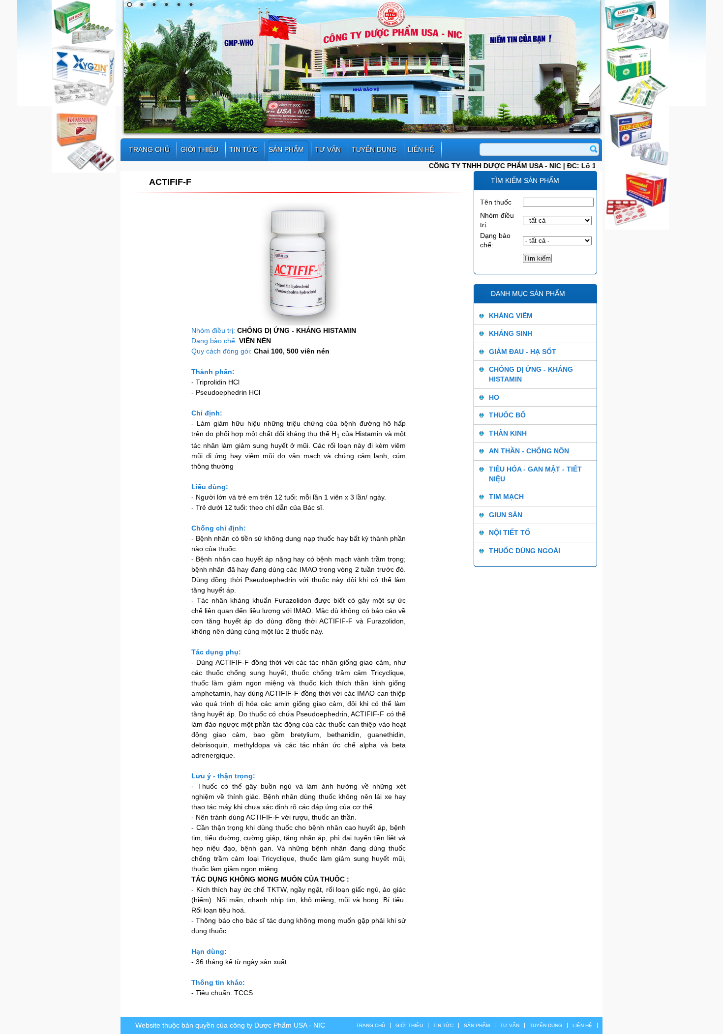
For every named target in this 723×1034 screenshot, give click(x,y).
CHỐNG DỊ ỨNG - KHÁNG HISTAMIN (531, 374)
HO (494, 397)
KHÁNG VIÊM (511, 316)
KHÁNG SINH (510, 333)
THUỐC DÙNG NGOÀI (524, 551)
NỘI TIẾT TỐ (509, 532)
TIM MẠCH (506, 497)
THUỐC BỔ (507, 415)
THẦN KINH (508, 433)
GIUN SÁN (505, 515)
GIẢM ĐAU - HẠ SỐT (522, 351)
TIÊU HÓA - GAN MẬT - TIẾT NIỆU (535, 474)
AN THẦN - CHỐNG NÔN (529, 451)
